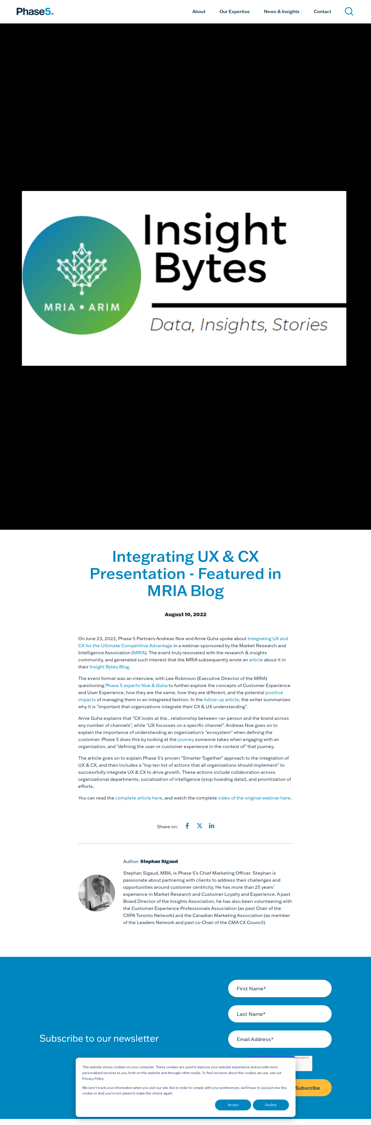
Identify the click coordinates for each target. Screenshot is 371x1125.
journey (186, 739)
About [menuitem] (198, 11)
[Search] (349, 11)
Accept (233, 1105)
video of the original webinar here (254, 798)
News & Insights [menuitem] (282, 11)
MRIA (139, 653)
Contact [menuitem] (322, 11)
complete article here (138, 798)
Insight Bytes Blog (109, 667)
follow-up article (221, 699)
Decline (271, 1105)
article (256, 660)
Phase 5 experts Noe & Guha (136, 685)
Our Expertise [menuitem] (235, 11)
